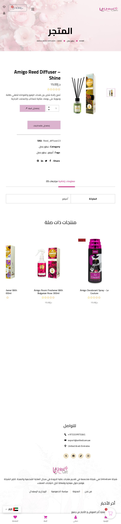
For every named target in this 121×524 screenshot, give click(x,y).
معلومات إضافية (66, 181)
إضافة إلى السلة (33, 108)
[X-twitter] (66, 456)
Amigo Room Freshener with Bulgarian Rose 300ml (48, 292)
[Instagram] (88, 456)
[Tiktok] (80, 456)
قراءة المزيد (94, 276)
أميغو (50, 152)
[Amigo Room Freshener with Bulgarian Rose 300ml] (48, 261)
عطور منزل (71, 41)
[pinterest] (38, 161)
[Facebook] (73, 456)
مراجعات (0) (52, 181)
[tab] (66, 181)
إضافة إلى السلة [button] (48, 276)
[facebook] (51, 161)
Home (81, 41)
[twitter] (46, 161)
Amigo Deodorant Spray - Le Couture (94, 292)
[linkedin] (42, 161)
